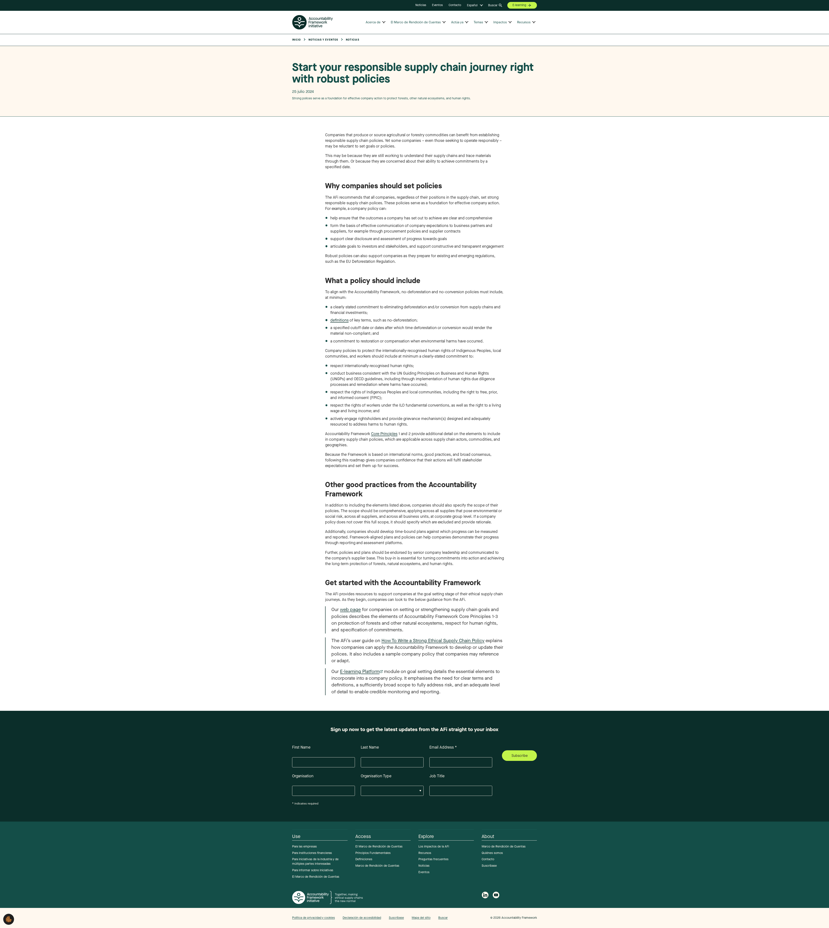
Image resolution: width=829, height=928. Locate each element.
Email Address (443, 747)
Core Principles (384, 433)
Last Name (370, 747)
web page (350, 610)
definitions (339, 320)
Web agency (470, 918)
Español (472, 5)
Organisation (302, 776)
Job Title (437, 776)
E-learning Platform (360, 671)
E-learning (519, 5)
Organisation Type (376, 776)
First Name (301, 747)
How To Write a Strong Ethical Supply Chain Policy (432, 641)
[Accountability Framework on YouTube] (496, 896)
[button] (8, 919)
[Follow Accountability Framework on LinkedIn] (485, 896)
